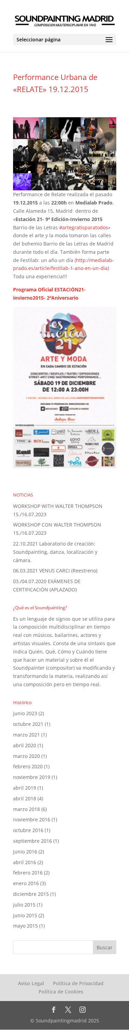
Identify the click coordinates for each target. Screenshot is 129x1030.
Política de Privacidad (78, 983)
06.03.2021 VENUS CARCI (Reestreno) (56, 570)
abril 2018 (24, 798)
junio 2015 (25, 915)
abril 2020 (24, 745)
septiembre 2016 (32, 841)
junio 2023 (25, 713)
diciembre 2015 (31, 894)
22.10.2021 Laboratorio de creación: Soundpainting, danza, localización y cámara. (55, 551)
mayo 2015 (25, 925)
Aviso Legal (31, 983)
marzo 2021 (26, 734)
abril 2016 (24, 862)
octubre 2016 (28, 830)
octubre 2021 (28, 724)
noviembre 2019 (31, 777)
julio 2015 (24, 904)
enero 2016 (26, 883)
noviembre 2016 (31, 819)
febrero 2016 (28, 872)
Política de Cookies (61, 991)
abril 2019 (24, 787)
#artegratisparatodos (83, 227)
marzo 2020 (26, 756)
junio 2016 (25, 851)
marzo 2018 (26, 809)
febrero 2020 (28, 766)
